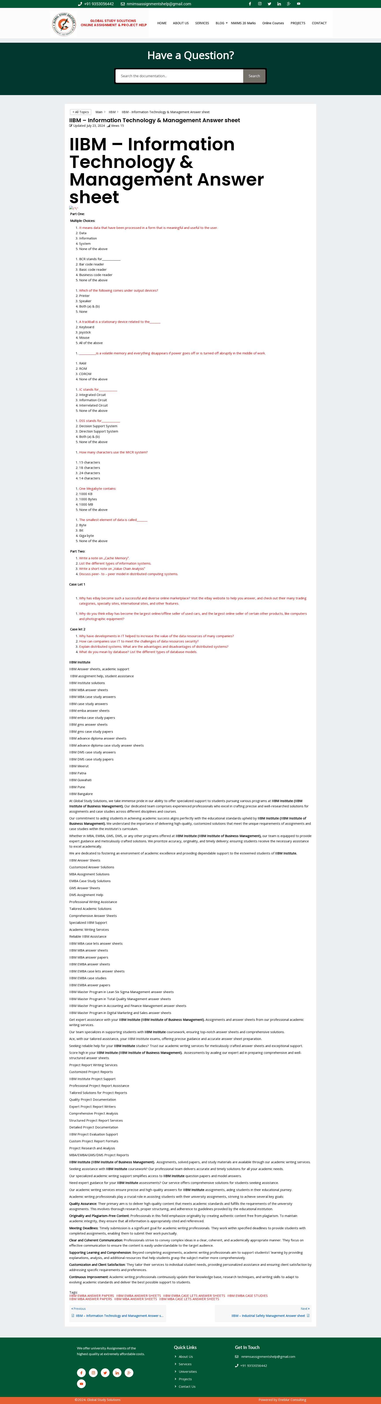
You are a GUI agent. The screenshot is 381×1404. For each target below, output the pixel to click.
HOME (161, 23)
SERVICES (202, 23)
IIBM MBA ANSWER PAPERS (90, 1299)
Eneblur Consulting (292, 1399)
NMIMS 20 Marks (243, 23)
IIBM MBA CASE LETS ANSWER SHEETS (189, 1299)
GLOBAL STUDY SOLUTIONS (113, 20)
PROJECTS (298, 23)
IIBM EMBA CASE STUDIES (247, 1295)
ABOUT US (181, 23)
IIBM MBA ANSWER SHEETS (135, 1299)
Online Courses (273, 23)
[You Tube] (298, 4)
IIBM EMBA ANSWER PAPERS (91, 1295)
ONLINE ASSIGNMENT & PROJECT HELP (114, 25)
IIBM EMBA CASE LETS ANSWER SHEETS (194, 1295)
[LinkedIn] (279, 4)
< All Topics (81, 112)
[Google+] (289, 4)
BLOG (220, 23)
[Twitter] (269, 4)
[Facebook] (250, 4)
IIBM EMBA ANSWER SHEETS (138, 1295)
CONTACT (319, 23)
